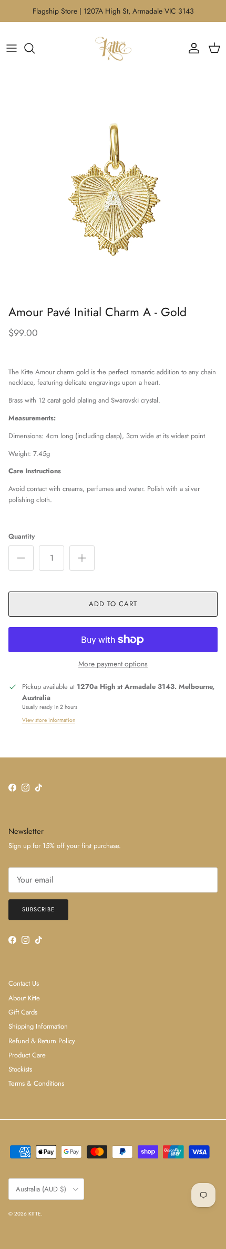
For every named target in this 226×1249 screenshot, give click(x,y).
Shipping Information (38, 1026)
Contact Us (23, 983)
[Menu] (11, 48)
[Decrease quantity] (21, 558)
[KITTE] (113, 48)
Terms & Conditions (36, 1083)
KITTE (34, 1214)
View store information (48, 720)
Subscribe (38, 909)
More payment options (113, 664)
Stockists (20, 1069)
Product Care (27, 1055)
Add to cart (113, 604)
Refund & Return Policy (41, 1041)
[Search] (34, 48)
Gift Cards (22, 1012)
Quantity (21, 536)
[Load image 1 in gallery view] (113, 187)
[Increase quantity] (82, 558)
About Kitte (24, 998)
